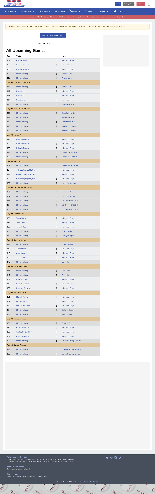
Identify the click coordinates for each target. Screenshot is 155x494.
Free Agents (77, 17)
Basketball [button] (28, 11)
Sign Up (141, 4)
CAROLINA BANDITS (70, 152)
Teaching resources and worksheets (18, 469)
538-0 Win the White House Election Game (21, 477)
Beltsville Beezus (22, 139)
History (117, 17)
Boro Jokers (20, 91)
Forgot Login (129, 4)
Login (119, 4)
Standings (53, 17)
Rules (123, 17)
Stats (68, 17)
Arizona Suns (67, 74)
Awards (86, 17)
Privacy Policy (94, 482)
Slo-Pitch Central (41, 477)
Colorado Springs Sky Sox (25, 170)
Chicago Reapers (22, 60)
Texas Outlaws (21, 218)
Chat (39, 17)
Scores (46, 17)
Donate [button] (119, 11)
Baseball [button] (10, 11)
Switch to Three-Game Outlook (53, 35)
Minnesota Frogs (68, 60)
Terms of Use (83, 482)
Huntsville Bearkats (69, 183)
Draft (110, 17)
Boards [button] (75, 11)
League (31, 17)
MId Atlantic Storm (69, 122)
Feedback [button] (106, 11)
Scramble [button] (61, 11)
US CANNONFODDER (70, 200)
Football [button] (45, 11)
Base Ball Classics (68, 104)
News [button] (90, 11)
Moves (102, 17)
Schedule (62, 17)
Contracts (95, 17)
